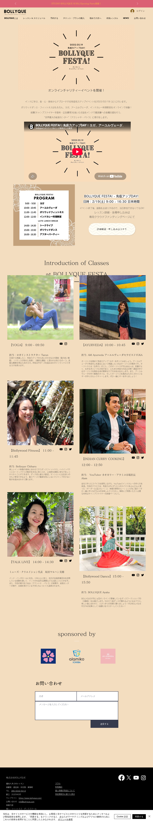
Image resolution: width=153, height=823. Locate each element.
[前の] (15, 3)
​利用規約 (58, 787)
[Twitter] (70, 449)
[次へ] (137, 3)
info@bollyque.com (26, 801)
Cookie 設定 (122, 816)
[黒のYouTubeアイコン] (61, 344)
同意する (139, 816)
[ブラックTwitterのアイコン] (142, 344)
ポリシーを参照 (65, 819)
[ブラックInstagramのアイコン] (66, 344)
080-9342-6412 (18, 791)
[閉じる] (149, 816)
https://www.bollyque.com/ (30, 798)
